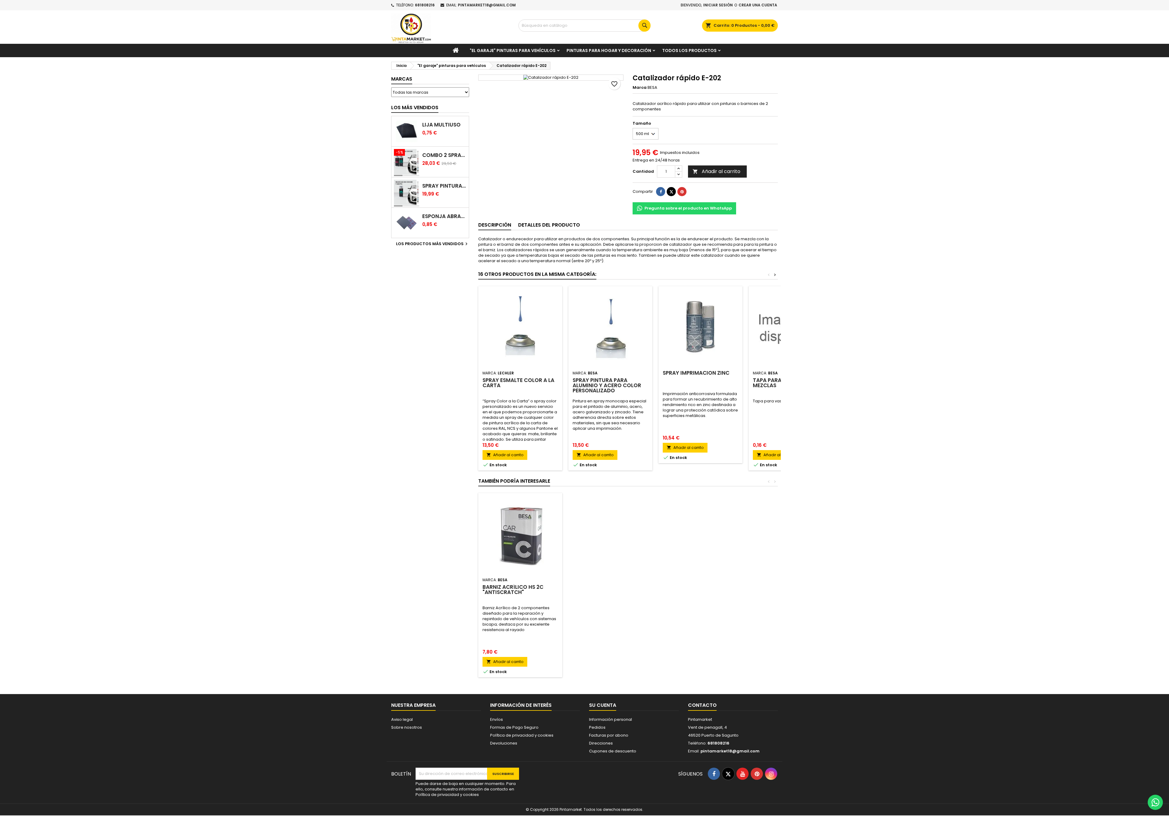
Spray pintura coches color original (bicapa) (444, 186)
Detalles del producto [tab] (549, 224)
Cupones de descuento (612, 751)
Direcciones (601, 743)
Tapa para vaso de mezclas (779, 383)
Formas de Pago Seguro (514, 727)
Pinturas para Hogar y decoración (609, 50)
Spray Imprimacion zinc (696, 373)
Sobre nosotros (406, 727)
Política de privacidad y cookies (521, 735)
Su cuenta (602, 705)
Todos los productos (689, 50)
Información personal (610, 719)
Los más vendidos (414, 107)
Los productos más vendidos (432, 244)
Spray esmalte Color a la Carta (518, 383)
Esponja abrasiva (444, 216)
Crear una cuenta (758, 5)
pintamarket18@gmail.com (487, 5)
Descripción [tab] (494, 224)
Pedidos (597, 727)
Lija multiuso (441, 124)
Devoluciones (503, 743)
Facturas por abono (608, 735)
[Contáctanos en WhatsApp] (1155, 802)
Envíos (496, 719)
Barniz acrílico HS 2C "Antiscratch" (513, 589)
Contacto (702, 705)
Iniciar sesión (718, 5)
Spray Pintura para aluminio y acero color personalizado (607, 385)
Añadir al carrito (716, 171)
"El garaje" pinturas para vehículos (513, 50)
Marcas (401, 78)
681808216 (425, 5)
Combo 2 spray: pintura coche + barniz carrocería (444, 155)
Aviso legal (402, 719)
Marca (640, 87)
